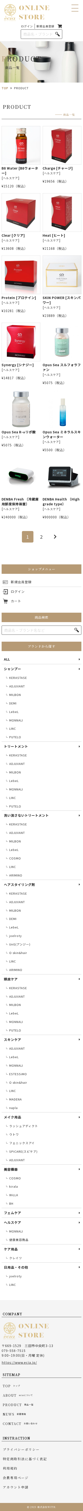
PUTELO (13, 737)
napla (11, 1108)
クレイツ (13, 1258)
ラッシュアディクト (21, 1126)
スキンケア (12, 1039)
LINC (10, 728)
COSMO (13, 858)
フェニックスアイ (20, 1143)
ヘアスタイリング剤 (19, 884)
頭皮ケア (11, 979)
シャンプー (12, 668)
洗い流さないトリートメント (26, 815)
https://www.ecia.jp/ (19, 1362)
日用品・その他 (16, 1267)
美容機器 (11, 1169)
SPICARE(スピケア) (21, 1151)
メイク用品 (12, 1117)
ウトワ (12, 1134)
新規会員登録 (45, 26)
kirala (11, 1186)
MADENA (13, 1099)
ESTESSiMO (16, 1074)
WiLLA (11, 1195)
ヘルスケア (12, 1222)
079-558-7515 (14, 1350)
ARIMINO (13, 875)
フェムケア (12, 1212)
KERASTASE (16, 677)
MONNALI (14, 720)
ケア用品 (11, 1249)
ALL (7, 659)
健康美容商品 (17, 1240)
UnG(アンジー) (17, 944)
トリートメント (16, 746)
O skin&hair (16, 953)
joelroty (13, 936)
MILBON (13, 694)
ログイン (27, 26)
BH (9, 1203)
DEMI (11, 703)
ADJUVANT (15, 686)
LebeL (12, 712)
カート (16, 601)
